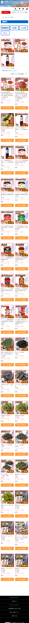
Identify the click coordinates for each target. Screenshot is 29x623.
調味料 (13, 68)
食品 (5, 68)
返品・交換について (14, 612)
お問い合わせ (14, 615)
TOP (3, 17)
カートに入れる (7, 108)
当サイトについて (14, 597)
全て (2, 68)
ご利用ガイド (14, 601)
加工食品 (9, 68)
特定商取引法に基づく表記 (14, 608)
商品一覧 (7, 17)
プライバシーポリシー (14, 604)
